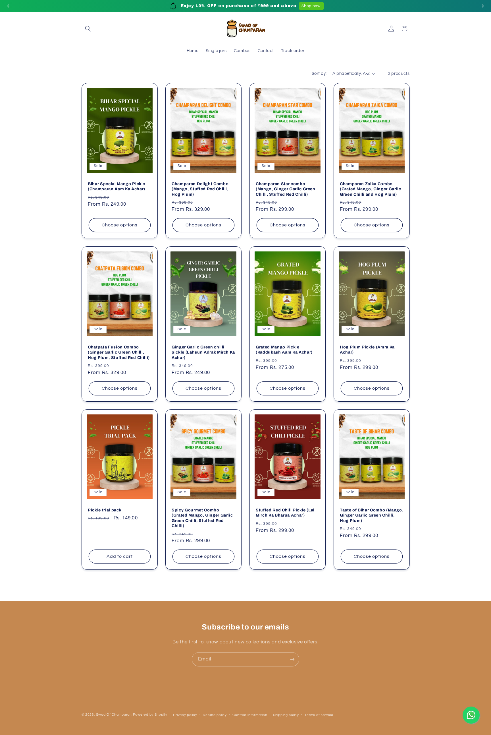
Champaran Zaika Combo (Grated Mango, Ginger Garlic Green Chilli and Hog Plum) (370, 188)
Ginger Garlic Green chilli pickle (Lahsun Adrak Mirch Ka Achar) (203, 352)
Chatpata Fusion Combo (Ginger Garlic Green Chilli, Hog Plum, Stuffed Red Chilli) (119, 352)
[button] (88, 28)
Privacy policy (185, 715)
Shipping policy (286, 715)
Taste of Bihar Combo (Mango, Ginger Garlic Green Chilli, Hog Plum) (371, 515)
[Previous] (8, 6)
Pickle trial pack (104, 510)
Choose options (120, 225)
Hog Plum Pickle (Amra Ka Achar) (367, 349)
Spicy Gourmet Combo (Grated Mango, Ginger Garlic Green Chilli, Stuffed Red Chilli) (202, 518)
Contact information (249, 715)
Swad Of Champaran (114, 714)
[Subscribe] (292, 659)
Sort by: (319, 73)
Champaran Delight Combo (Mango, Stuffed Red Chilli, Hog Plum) (200, 188)
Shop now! (311, 6)
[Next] (482, 6)
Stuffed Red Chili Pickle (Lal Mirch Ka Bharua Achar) (285, 512)
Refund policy (215, 715)
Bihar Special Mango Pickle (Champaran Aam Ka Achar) (116, 186)
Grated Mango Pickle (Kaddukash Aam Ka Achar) (284, 349)
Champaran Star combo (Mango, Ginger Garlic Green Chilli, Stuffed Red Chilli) (285, 188)
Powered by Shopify (150, 714)
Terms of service (319, 715)
